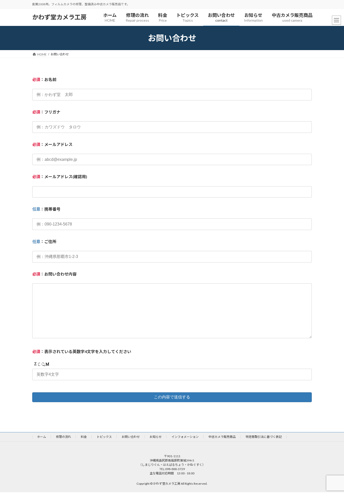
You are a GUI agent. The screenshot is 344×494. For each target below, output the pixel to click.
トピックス (104, 437)
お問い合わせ (131, 437)
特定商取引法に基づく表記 (264, 437)
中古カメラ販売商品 (222, 437)
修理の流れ (63, 437)
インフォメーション (185, 437)
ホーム (41, 437)
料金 (84, 437)
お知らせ (156, 437)
